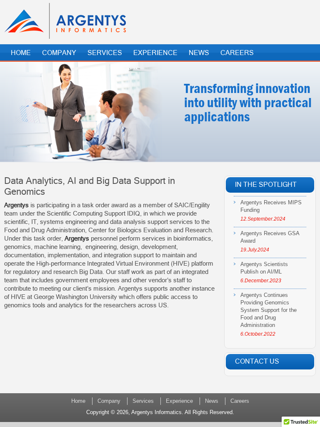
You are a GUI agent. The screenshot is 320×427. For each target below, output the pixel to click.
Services (105, 53)
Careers (237, 53)
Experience (155, 53)
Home (21, 53)
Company (59, 53)
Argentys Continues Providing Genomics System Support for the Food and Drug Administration (268, 310)
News (199, 53)
